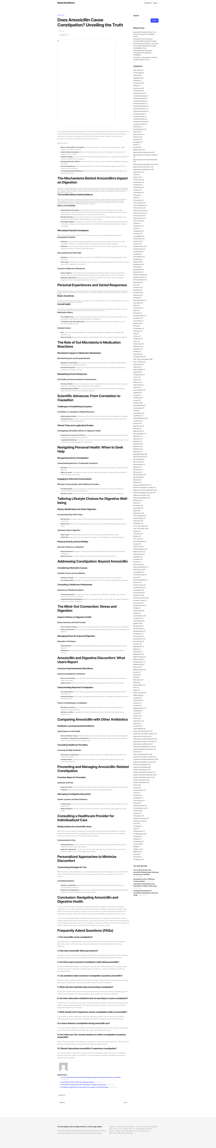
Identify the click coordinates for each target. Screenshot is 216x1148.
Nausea (135, 503)
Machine (136, 423)
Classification (137, 192)
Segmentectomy (138, 708)
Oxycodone (137, 534)
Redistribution (137, 646)
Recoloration (137, 634)
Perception (136, 559)
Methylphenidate (138, 454)
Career (135, 174)
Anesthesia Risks (138, 114)
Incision (135, 377)
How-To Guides (138, 362)
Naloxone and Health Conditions (143, 487)
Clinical (135, 198)
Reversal (136, 675)
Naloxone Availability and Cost (143, 492)
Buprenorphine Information (141, 167)
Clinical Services (138, 215)
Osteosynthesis (138, 518)
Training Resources (139, 808)
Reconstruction (138, 639)
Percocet (136, 562)
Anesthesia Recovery (140, 111)
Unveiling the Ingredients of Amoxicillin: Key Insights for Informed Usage (89, 1087)
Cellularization (137, 187)
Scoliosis (136, 703)
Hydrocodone (137, 364)
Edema (135, 310)
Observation (137, 513)
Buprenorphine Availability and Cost (144, 164)
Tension (135, 793)
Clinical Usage (137, 221)
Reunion (135, 672)
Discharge (136, 290)
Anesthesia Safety (139, 119)
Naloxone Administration (141, 485)
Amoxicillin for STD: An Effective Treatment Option (81, 1082)
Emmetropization (138, 315)
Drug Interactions (138, 300)
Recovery (136, 644)
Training (135, 803)
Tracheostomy (137, 800)
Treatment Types (138, 821)
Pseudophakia (137, 621)
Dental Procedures (139, 274)
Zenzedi (135, 857)
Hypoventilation (138, 369)
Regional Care (137, 654)
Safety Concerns (138, 693)
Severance (136, 716)
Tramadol (136, 810)
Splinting (136, 723)
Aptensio (136, 137)
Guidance (136, 351)
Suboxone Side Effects (140, 767)
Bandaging (136, 142)
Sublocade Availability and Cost (143, 746)
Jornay (135, 400)
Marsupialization (138, 433)
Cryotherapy (137, 251)
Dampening (137, 259)
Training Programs (139, 805)
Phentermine (137, 569)
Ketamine (136, 403)
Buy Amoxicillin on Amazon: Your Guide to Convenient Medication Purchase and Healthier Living (145, 46)
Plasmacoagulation (139, 580)
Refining (135, 649)
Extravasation (137, 328)
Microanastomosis (139, 457)
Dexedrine (136, 287)
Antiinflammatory (138, 129)
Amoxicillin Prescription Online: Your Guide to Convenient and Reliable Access (144, 34)
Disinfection (137, 292)
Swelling (136, 787)
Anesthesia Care (138, 93)
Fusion (135, 341)
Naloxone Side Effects (140, 498)
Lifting (135, 410)
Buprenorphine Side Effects (142, 169)
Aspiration (136, 139)
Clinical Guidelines (139, 205)
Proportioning (137, 610)
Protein (135, 613)
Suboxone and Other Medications (144, 759)
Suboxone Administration (141, 754)
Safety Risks (137, 695)
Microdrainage (137, 459)
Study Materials (138, 728)
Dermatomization (138, 280)
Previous (62, 1102)
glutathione (136, 349)
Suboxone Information (140, 764)
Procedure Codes (138, 600)
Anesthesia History (139, 103)
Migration (136, 467)
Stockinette (137, 726)
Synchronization (138, 790)
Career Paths (137, 180)
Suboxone (136, 752)
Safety (135, 690)
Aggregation (137, 78)
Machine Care (137, 426)
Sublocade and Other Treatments (143, 741)
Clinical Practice (138, 208)
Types (135, 828)
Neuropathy (137, 505)
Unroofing (136, 836)
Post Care (136, 582)
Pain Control (137, 539)
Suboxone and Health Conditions (143, 757)
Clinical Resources (139, 213)
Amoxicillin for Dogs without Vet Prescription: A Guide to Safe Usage (87, 1084)
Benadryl (136, 147)
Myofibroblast (137, 477)
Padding (136, 536)
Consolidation (137, 236)
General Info (137, 346)
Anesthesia (136, 91)
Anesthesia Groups (139, 101)
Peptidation (137, 557)
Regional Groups (138, 657)
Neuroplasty (137, 508)
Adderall (136, 75)
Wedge (135, 846)
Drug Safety (137, 303)
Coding (135, 228)
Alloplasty (136, 80)
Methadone (137, 449)
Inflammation (137, 385)
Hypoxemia (136, 372)
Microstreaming (138, 464)
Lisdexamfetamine (139, 418)
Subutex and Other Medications (143, 775)
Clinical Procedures (139, 210)
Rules (135, 687)
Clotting (135, 223)
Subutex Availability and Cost (142, 777)
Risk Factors (137, 680)
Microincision (137, 462)
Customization (137, 257)
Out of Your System (139, 526)
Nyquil (135, 510)
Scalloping (136, 698)
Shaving (135, 718)
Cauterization (137, 182)
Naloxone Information (140, 495)
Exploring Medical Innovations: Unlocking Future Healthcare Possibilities (143, 53)
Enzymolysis (137, 321)
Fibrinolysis (136, 331)
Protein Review (138, 616)
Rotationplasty (138, 685)
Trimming (136, 826)
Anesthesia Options (139, 109)
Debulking (136, 267)
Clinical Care (137, 200)
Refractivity (137, 651)
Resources (136, 667)
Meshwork (136, 441)
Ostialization (137, 523)
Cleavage (136, 195)
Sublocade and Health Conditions (144, 734)
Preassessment (138, 587)
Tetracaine (136, 795)
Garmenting (137, 344)
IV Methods (137, 398)
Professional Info (138, 605)
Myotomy (136, 482)
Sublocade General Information (143, 749)
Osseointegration (138, 516)
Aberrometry (137, 70)
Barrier (135, 144)
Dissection (136, 295)
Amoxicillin (60, 15)
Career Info (136, 177)
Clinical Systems (138, 218)
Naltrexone (136, 500)
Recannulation (137, 628)
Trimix (135, 823)
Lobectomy (136, 421)
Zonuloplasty (137, 859)
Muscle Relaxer (138, 475)
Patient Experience (139, 549)
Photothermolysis (138, 575)
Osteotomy (136, 521)
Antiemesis (136, 127)
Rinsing (135, 677)
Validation (136, 839)
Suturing (136, 785)
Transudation (137, 816)
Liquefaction (137, 416)
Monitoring (136, 469)
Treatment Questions (140, 818)
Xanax (135, 854)
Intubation (136, 392)
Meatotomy (137, 439)
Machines (136, 428)
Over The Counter (139, 528)
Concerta (136, 233)
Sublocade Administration (141, 731)
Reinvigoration (137, 659)
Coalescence (137, 226)
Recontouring (137, 641)
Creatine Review (138, 246)
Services (136, 713)
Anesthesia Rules (138, 116)
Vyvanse (136, 844)
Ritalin (135, 682)
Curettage (136, 254)
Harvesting (136, 354)
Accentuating (137, 73)
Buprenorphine (138, 150)
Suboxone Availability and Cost (143, 762)
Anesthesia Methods (139, 106)
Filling (135, 333)
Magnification (137, 431)
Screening (136, 705)
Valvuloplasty (137, 841)
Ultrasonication (138, 831)
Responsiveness (138, 669)
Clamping (136, 190)
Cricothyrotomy (138, 249)
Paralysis (136, 544)
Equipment (136, 323)
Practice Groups (138, 585)
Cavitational (137, 185)
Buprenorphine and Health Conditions (145, 155)
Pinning (135, 577)
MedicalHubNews (66, 3)
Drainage (136, 298)
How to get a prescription (141, 359)
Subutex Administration (140, 769)
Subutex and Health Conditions (143, 772)
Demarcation (137, 272)
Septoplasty (137, 710)
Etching (135, 326)
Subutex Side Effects (140, 782)
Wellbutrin (136, 852)
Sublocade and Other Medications (144, 739)
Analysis (136, 85)
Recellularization (138, 631)
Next (125, 1102)
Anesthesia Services (139, 121)
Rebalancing (137, 626)
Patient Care (137, 546)
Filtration (136, 336)
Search (136, 16)
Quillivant (136, 623)
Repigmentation (138, 662)
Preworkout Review (139, 598)
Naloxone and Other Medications (143, 490)
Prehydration (137, 590)
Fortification (137, 339)
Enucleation (137, 318)
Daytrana (136, 262)
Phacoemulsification (139, 567)
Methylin (136, 451)
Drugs (135, 305)
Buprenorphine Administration (142, 152)
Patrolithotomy (138, 554)
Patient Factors (138, 551)
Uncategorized (138, 834)
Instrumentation (138, 390)
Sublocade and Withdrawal (141, 744)
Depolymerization (138, 277)
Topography (137, 798)
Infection (136, 380)
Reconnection (137, 636)
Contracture (137, 241)
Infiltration (136, 382)
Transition (136, 813)
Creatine (136, 244)
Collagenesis (137, 231)
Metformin (136, 446)
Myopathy (136, 480)
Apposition (136, 132)
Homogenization (138, 357)
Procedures (137, 603)
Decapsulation (137, 269)
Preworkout (137, 595)
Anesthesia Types (139, 124)
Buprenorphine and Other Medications (145, 159)
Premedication (138, 592)
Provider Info (137, 618)
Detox (135, 285)
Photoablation (137, 572)
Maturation (136, 436)
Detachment (137, 282)
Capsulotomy (137, 172)
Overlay (135, 531)
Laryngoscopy (137, 408)
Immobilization (138, 374)
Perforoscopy (137, 564)
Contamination (138, 239)
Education (136, 313)
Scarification (137, 700)
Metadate (136, 444)
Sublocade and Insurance (141, 736)
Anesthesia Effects (139, 98)
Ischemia (136, 395)
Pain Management (139, 541)
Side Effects (137, 721)
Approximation (138, 134)
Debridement (137, 264)
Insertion (136, 387)
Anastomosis (137, 88)
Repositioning (137, 664)
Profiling (136, 608)
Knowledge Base (138, 405)
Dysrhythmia (137, 308)
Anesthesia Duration (139, 96)
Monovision (137, 472)
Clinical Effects (138, 203)
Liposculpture (137, 413)
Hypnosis (136, 367)
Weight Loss (137, 849)
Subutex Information (139, 780)
